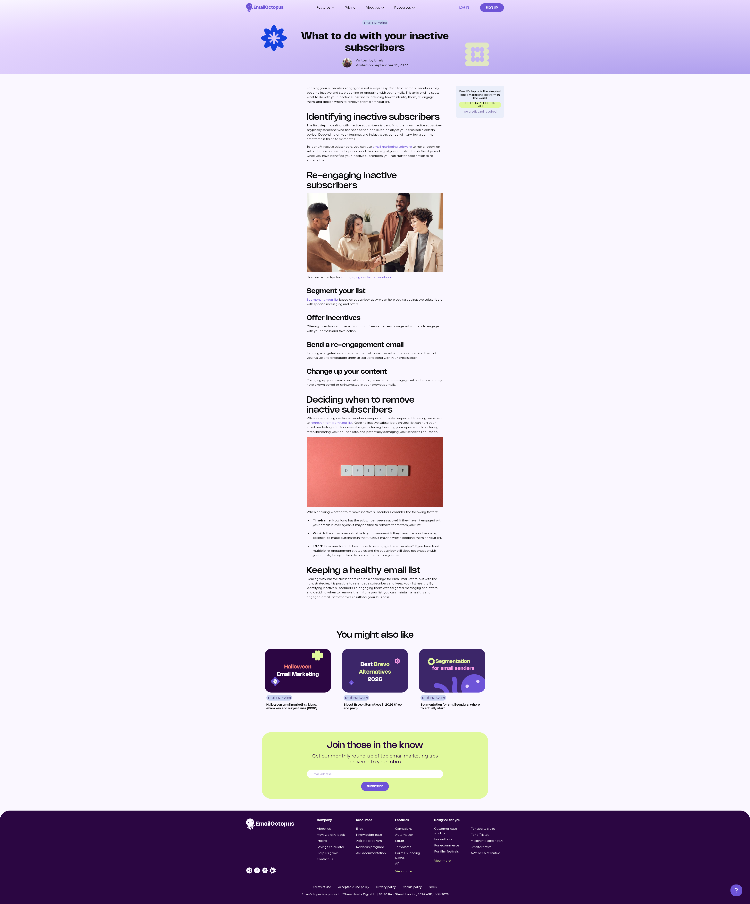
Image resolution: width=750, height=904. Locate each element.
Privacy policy (386, 887)
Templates (403, 847)
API (397, 863)
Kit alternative (481, 847)
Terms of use (322, 887)
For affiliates (480, 835)
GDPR (433, 887)
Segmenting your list (322, 299)
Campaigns (403, 828)
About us (324, 828)
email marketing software (392, 146)
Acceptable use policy (353, 887)
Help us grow (327, 853)
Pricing (350, 7)
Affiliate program (369, 841)
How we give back (331, 835)
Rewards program (370, 847)
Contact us (325, 859)
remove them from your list (331, 422)
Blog (359, 828)
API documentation (371, 853)
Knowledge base (369, 835)
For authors (443, 839)
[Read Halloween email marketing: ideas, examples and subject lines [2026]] (298, 681)
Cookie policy (412, 887)
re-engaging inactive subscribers (366, 277)
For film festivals (446, 851)
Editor (399, 841)
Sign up (492, 7)
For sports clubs (483, 828)
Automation (404, 835)
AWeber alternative (485, 853)
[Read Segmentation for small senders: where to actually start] (452, 681)
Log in (464, 7)
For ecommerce (446, 845)
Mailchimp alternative (487, 841)
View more (403, 871)
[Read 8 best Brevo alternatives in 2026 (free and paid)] (375, 681)
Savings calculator (331, 847)
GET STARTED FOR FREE (480, 104)
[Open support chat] (736, 890)
